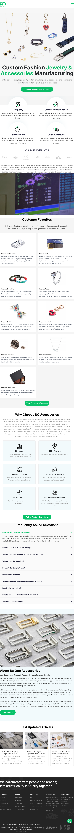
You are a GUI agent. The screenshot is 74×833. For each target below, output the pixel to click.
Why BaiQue (18, 797)
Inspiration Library (5, 809)
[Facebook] (61, 826)
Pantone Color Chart (36, 800)
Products (2, 797)
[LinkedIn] (68, 826)
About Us (18, 800)
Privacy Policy (34, 809)
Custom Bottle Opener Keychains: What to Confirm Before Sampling (11, 754)
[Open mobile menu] (72, 4)
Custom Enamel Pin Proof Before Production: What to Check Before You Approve (36, 754)
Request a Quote (20, 806)
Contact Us (18, 803)
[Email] (68, 829)
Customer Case (19, 809)
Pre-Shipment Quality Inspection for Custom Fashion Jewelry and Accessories (59, 755)
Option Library (4, 803)
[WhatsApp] (61, 829)
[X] (64, 826)
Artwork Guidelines (36, 803)
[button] (37, 532)
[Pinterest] (64, 829)
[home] (3, 4)
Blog (31, 797)
